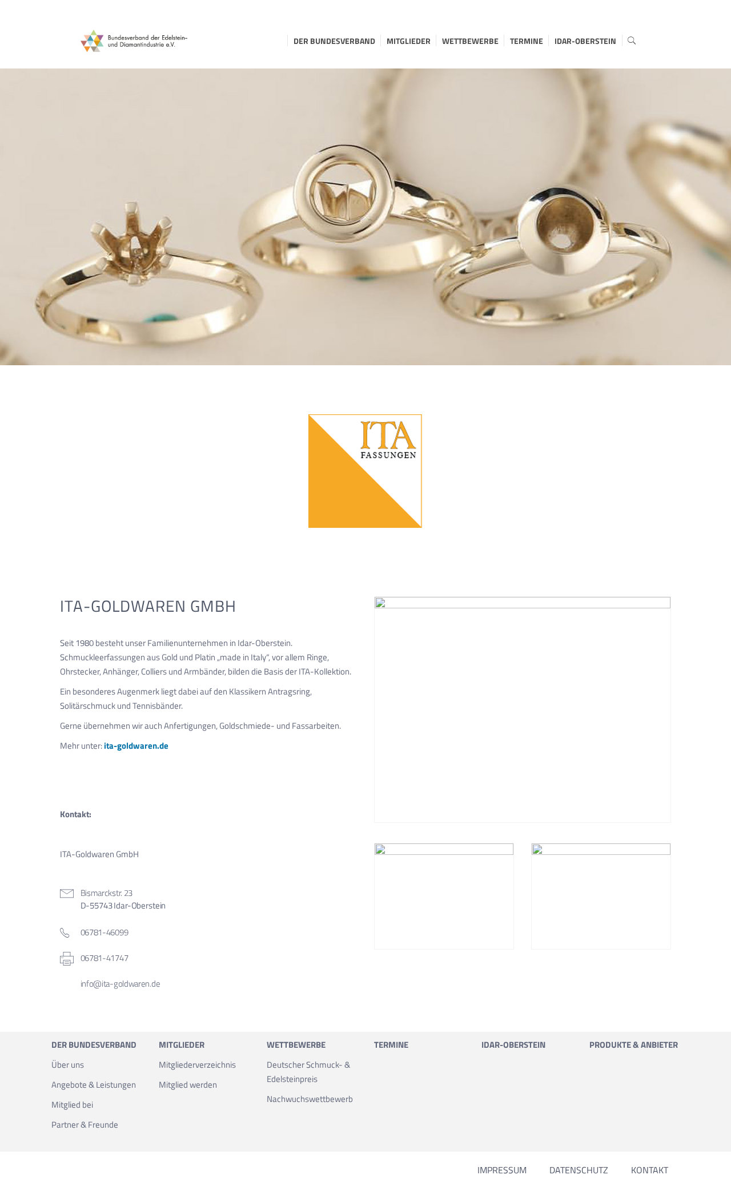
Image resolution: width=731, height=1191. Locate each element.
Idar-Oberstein (585, 41)
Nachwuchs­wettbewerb (310, 1098)
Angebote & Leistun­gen (93, 1084)
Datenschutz (578, 1170)
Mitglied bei (72, 1104)
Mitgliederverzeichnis (197, 1064)
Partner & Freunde (84, 1124)
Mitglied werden (188, 1084)
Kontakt (649, 1170)
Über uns (67, 1064)
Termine (526, 41)
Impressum (502, 1170)
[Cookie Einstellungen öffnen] (25, 1176)
